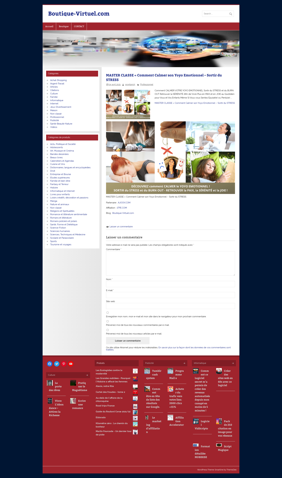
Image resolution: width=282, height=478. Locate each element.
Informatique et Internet (62, 191)
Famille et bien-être (60, 181)
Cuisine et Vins (57, 164)
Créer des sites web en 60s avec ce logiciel (225, 378)
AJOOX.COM (124, 202)
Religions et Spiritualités (62, 211)
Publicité (54, 120)
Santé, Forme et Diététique (64, 224)
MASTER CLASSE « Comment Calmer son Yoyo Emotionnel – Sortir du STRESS (195, 103)
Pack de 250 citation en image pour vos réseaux (225, 428)
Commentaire (113, 249)
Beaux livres (56, 157)
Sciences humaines (60, 231)
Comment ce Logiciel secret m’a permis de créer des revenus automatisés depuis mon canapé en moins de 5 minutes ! (202, 390)
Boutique (64, 26)
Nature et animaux (59, 204)
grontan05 (130, 84)
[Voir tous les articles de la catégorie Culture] (87, 375)
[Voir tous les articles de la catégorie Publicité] (184, 363)
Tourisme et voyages (60, 244)
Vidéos (53, 127)
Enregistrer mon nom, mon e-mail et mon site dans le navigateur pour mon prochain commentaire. (156, 316)
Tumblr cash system (153, 374)
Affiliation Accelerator (176, 421)
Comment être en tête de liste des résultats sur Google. (153, 397)
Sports (53, 241)
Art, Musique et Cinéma (62, 150)
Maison (53, 110)
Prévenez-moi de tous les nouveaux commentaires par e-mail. (137, 325)
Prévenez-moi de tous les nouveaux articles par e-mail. (134, 334)
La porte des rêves (55, 386)
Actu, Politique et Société (63, 144)
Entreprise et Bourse (60, 174)
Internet (54, 103)
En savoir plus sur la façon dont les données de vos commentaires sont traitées (168, 348)
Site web (110, 301)
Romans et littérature (61, 217)
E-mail (110, 290)
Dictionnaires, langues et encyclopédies (70, 167)
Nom (109, 279)
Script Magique (224, 448)
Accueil (49, 26)
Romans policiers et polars (63, 221)
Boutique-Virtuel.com (78, 13)
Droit (52, 171)
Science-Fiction (58, 227)
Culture (54, 93)
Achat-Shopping (58, 80)
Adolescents (56, 147)
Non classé (56, 113)
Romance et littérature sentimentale (68, 214)
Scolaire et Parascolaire (62, 238)
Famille (54, 97)
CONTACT (79, 26)
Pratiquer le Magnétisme (79, 386)
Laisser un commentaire (121, 226)
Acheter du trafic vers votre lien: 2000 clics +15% (176, 397)
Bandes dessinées (59, 154)
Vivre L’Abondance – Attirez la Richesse (56, 408)
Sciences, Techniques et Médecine (67, 234)
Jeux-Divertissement (60, 107)
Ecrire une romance (79, 404)
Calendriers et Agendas (62, 161)
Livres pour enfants (60, 194)
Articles (54, 87)
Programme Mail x (176, 374)
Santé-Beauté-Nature (61, 123)
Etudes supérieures (60, 177)
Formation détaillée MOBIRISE (202, 451)
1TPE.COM (122, 207)
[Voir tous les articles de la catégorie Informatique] (232, 363)
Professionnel (146, 84)
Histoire (54, 187)
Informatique (56, 100)
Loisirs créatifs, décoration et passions (69, 197)
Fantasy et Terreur (59, 184)
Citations (54, 90)
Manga (53, 201)
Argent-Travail (57, 83)
